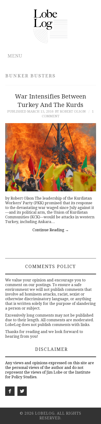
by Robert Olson (70, 111)
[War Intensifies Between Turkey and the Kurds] (50, 157)
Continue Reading (50, 230)
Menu (15, 56)
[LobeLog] (51, 26)
